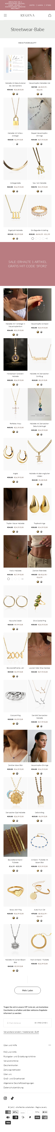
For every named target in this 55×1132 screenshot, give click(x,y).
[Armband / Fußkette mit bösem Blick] (40, 840)
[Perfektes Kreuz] (15, 404)
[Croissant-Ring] (15, 696)
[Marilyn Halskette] (15, 551)
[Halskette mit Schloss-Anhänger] (15, 114)
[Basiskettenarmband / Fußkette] (15, 840)
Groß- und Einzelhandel (14, 1078)
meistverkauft (27, 43)
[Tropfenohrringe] (40, 504)
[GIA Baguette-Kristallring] (40, 211)
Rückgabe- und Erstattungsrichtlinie (19, 1056)
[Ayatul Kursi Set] (40, 890)
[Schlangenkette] (15, 163)
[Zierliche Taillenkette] (40, 551)
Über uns (8, 1074)
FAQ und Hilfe (10, 1052)
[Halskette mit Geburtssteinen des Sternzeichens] (15, 64)
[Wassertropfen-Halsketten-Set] (40, 64)
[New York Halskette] (40, 163)
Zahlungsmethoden (12, 1069)
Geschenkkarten (11, 1065)
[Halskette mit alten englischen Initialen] (40, 454)
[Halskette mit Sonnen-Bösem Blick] (15, 940)
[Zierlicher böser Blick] (15, 746)
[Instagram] (5, 1098)
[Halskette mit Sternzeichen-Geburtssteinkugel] (40, 404)
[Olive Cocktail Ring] (40, 601)
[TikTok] (12, 1098)
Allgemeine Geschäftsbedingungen (19, 1083)
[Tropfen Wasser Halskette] (15, 504)
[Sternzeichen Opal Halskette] (15, 793)
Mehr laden (27, 990)
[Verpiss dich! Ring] (15, 890)
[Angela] (15, 454)
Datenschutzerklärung (13, 1087)
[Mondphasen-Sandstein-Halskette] (15, 354)
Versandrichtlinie (11, 1061)
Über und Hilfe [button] (10, 1045)
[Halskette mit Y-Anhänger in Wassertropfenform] (15, 304)
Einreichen (41, 1023)
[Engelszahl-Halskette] (15, 211)
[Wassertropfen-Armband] (40, 304)
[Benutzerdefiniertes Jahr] (15, 649)
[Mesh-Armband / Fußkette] (40, 940)
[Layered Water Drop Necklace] (40, 649)
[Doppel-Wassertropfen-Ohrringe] (40, 114)
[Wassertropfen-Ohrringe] (40, 746)
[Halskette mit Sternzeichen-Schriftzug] (40, 354)
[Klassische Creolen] (15, 601)
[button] (5, 15)
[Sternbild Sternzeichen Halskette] (40, 696)
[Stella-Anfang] (40, 793)
